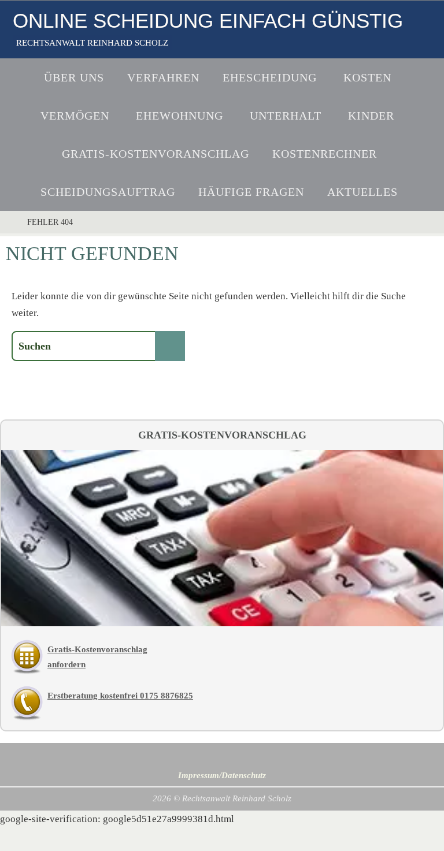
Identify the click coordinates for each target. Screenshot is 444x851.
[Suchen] (170, 346)
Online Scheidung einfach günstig (208, 20)
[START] (8, 222)
